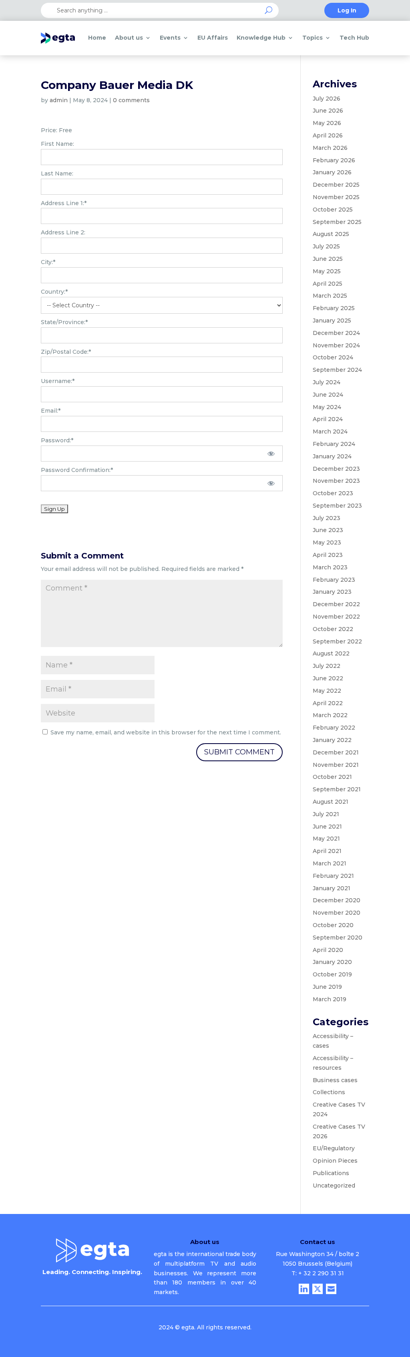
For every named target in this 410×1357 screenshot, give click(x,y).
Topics (312, 37)
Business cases (335, 1080)
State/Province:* (64, 322)
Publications (331, 1173)
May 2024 (327, 407)
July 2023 (326, 518)
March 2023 (330, 567)
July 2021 (326, 814)
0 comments (131, 100)
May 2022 (327, 690)
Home (97, 37)
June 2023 (328, 530)
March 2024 (330, 431)
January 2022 (332, 740)
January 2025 (332, 320)
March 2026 (330, 147)
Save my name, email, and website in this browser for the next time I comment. (165, 732)
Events (170, 37)
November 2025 (336, 197)
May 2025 (327, 271)
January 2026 (332, 172)
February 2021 (333, 875)
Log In (347, 11)
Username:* (57, 381)
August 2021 (330, 801)
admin (59, 100)
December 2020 (336, 900)
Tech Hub (354, 37)
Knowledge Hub (261, 37)
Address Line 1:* (63, 203)
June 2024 (328, 394)
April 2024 (328, 419)
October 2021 (332, 776)
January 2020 (332, 962)
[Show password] (270, 454)
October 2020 (333, 925)
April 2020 (328, 950)
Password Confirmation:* (77, 470)
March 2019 (329, 999)
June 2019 (327, 986)
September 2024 (337, 369)
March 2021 (329, 863)
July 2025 (326, 246)
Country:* (54, 291)
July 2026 (326, 98)
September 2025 (337, 222)
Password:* (57, 440)
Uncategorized (334, 1185)
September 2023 (337, 505)
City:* (48, 262)
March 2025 (330, 295)
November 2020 (336, 912)
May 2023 (327, 542)
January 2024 (332, 456)
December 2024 (336, 333)
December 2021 (336, 752)
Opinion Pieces (335, 1160)
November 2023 (336, 480)
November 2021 (336, 764)
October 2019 (332, 974)
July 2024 (326, 382)
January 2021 (331, 888)
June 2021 (327, 826)
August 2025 (331, 234)
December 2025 (336, 184)
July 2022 (326, 665)
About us (129, 37)
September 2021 (337, 789)
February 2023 (334, 579)
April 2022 (328, 703)
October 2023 (333, 493)
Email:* (50, 410)
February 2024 (334, 444)
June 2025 (328, 258)
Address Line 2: (63, 232)
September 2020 (337, 937)
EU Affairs (212, 37)
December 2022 (336, 604)
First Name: (57, 143)
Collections (329, 1092)
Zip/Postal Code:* (66, 351)
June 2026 (328, 110)
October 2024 (333, 357)
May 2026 (327, 123)
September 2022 (337, 641)
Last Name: (57, 173)
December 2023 (336, 468)
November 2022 (336, 616)
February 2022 (334, 727)
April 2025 (327, 283)
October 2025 (333, 209)
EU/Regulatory (334, 1148)
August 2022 (331, 653)
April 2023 (328, 555)
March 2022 (330, 715)
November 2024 (336, 345)
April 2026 (328, 135)
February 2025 (334, 308)
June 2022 (328, 678)
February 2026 (334, 160)
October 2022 (333, 629)
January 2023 (332, 591)
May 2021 (326, 838)
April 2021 (327, 851)
